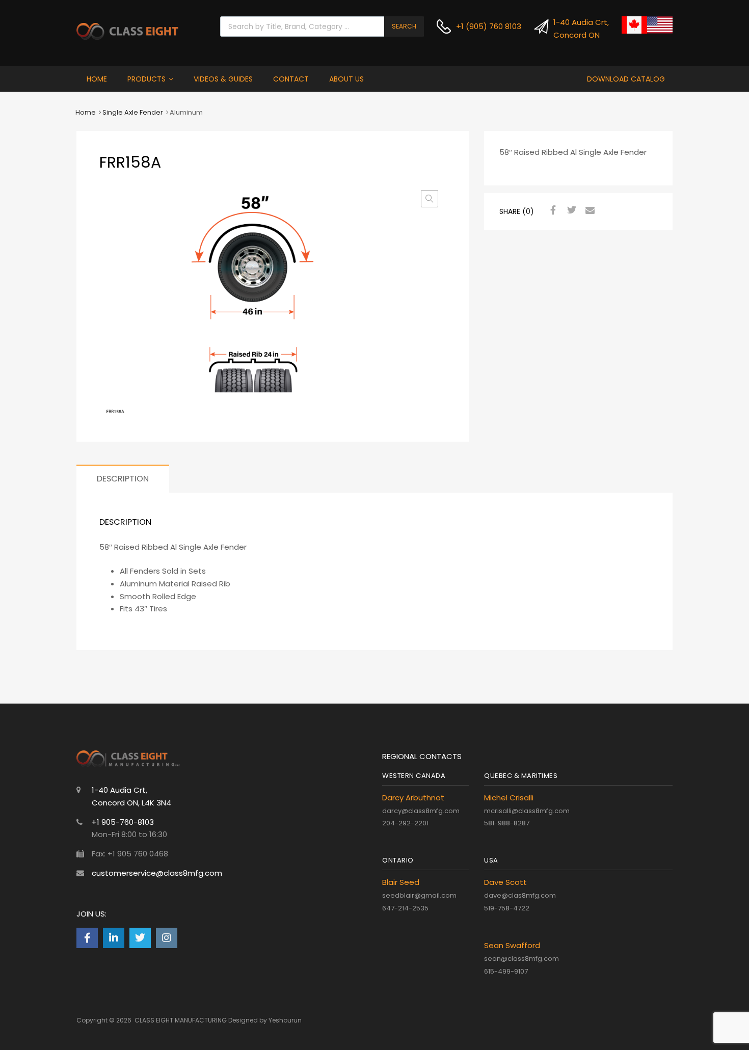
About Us (346, 79)
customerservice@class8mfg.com (157, 873)
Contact (291, 79)
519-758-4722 (506, 908)
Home (97, 79)
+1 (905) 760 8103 (480, 26)
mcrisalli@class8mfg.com (527, 811)
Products (146, 79)
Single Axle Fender (132, 112)
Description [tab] (123, 478)
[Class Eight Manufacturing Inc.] (127, 37)
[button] (429, 198)
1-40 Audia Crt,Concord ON (574, 28)
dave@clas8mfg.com (520, 895)
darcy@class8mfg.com (421, 811)
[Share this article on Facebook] (551, 210)
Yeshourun (285, 1020)
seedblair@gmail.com (419, 895)
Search (404, 26)
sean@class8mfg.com (521, 958)
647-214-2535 (405, 908)
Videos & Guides (223, 79)
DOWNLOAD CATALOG (626, 79)
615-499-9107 (506, 971)
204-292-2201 (405, 823)
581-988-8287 (506, 823)
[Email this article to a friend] (588, 210)
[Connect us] (87, 938)
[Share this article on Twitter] (570, 210)
